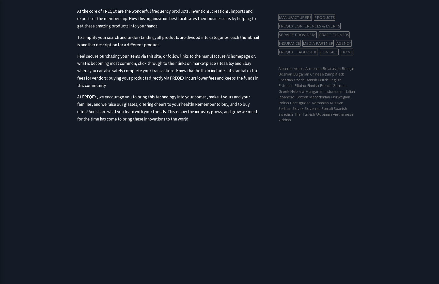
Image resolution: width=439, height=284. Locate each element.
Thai (297, 114)
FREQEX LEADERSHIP (298, 51)
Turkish (308, 114)
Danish (311, 79)
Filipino (300, 85)
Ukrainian (324, 114)
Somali (327, 108)
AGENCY (343, 43)
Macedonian (319, 96)
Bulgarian (301, 74)
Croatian (285, 79)
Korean (301, 96)
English (335, 79)
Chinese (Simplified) (327, 74)
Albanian (285, 68)
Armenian (313, 68)
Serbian (284, 108)
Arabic (299, 68)
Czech (299, 79)
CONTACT (329, 51)
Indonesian (333, 91)
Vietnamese (343, 114)
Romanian (320, 102)
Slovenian (312, 108)
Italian (349, 91)
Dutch (323, 79)
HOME (347, 51)
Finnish (313, 85)
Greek (283, 91)
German (340, 85)
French (326, 85)
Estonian (285, 85)
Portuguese (300, 102)
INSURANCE (289, 43)
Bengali (348, 68)
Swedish (285, 114)
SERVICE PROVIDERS (297, 34)
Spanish (340, 108)
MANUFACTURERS (295, 17)
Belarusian (332, 68)
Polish (283, 102)
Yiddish (284, 119)
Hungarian (314, 91)
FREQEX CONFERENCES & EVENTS (309, 25)
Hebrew (297, 91)
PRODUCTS (324, 17)
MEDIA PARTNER (318, 43)
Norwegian (340, 96)
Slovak (297, 108)
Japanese (286, 96)
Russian (336, 102)
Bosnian (285, 74)
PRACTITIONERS (334, 34)
